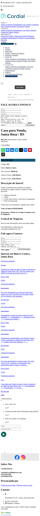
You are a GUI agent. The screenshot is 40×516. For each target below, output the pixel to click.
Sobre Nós (4, 36)
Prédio (14, 26)
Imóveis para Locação (24, 485)
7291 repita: (5, 250)
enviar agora (30, 125)
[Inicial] (19, 21)
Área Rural (20, 26)
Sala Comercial (6, 26)
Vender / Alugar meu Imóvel (18, 36)
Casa (23, 25)
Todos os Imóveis (7, 25)
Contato (3, 42)
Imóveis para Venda (9, 485)
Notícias (21, 38)
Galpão (10, 32)
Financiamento (13, 38)
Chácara (27, 26)
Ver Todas (20, 87)
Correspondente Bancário (13, 74)
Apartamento (17, 25)
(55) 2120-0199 (12, 76)
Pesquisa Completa (11, 55)
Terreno (28, 25)
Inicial (7, 48)
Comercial (35, 25)
